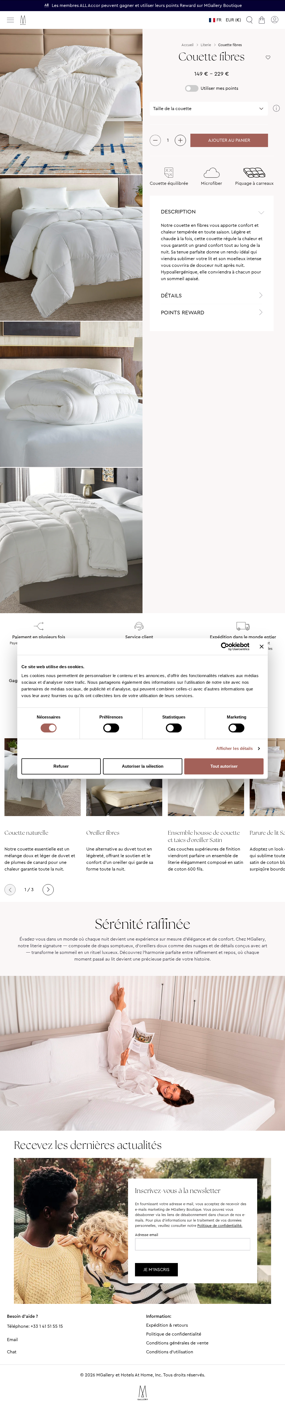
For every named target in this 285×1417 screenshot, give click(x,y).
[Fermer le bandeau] (262, 646)
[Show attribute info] (276, 109)
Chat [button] (11, 1352)
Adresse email (146, 1234)
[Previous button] (10, 889)
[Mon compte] (274, 20)
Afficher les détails (234, 748)
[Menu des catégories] (10, 20)
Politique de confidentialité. (219, 1225)
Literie (206, 45)
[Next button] (48, 889)
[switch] (111, 728)
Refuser (61, 766)
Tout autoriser (224, 766)
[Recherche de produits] (249, 20)
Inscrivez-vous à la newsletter (177, 1190)
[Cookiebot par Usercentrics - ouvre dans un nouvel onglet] (225, 646)
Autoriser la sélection (142, 766)
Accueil (187, 45)
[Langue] (215, 20)
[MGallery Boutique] (34, 20)
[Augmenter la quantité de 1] (180, 140)
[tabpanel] (212, 254)
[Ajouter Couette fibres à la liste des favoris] (268, 57)
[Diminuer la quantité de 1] (155, 140)
